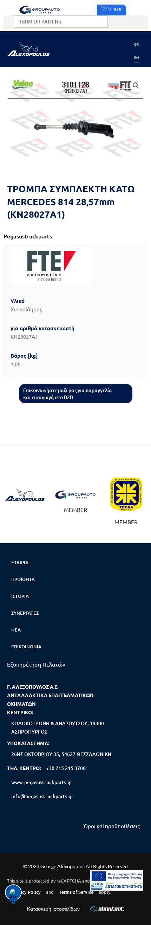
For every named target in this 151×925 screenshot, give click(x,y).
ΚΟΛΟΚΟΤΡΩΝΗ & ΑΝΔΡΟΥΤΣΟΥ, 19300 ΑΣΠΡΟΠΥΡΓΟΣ (57, 727)
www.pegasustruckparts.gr (41, 782)
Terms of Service (76, 892)
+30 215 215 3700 (66, 768)
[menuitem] (136, 44)
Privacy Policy (26, 892)
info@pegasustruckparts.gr (42, 796)
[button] (111, 10)
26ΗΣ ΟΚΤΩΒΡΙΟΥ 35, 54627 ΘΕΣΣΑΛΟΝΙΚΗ (61, 754)
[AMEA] (116, 880)
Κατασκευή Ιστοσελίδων (53, 909)
